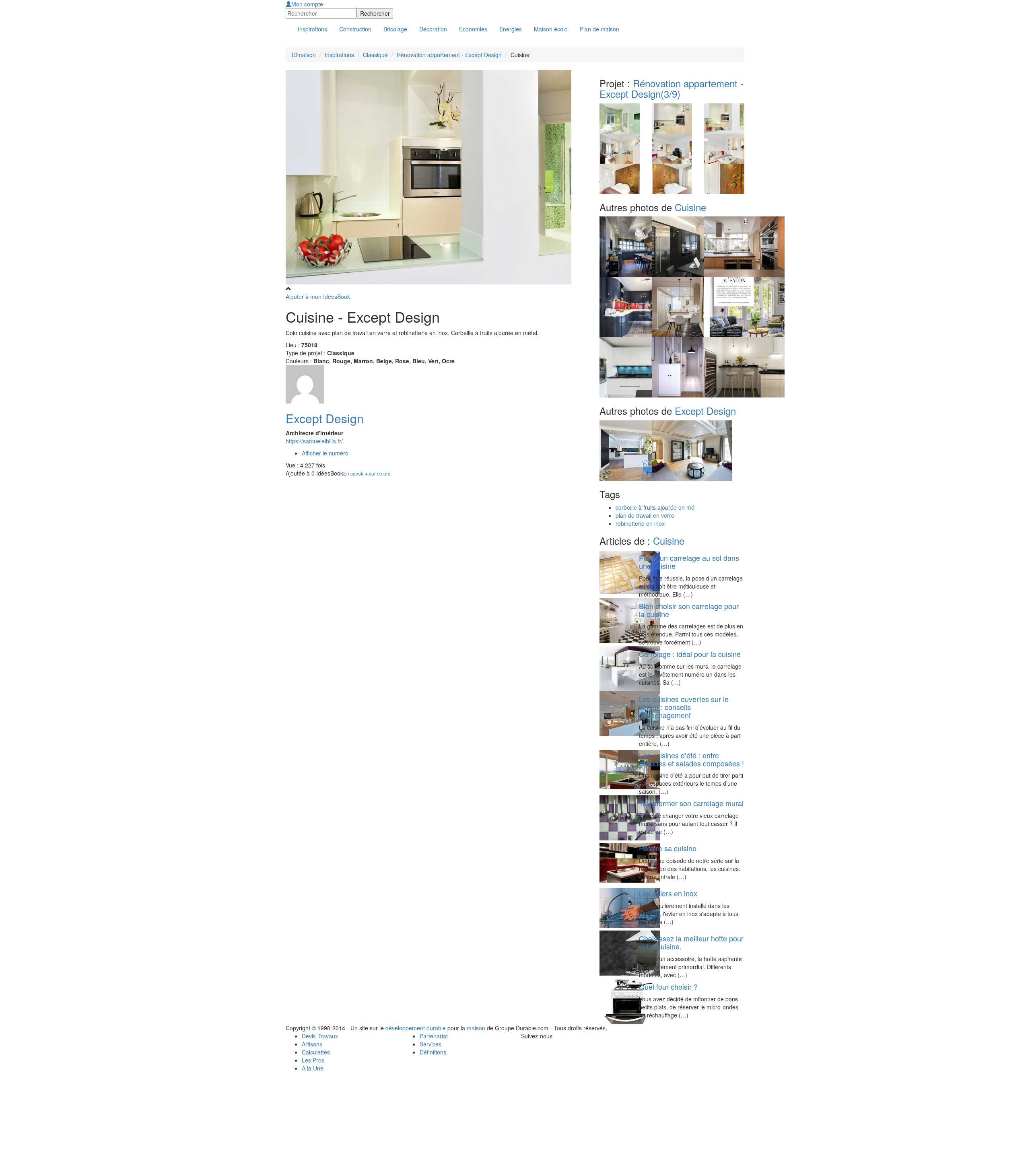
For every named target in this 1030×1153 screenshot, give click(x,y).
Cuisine (690, 207)
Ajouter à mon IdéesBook (318, 296)
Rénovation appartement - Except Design (449, 55)
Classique (375, 55)
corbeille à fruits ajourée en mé (655, 507)
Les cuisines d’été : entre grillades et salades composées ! (691, 759)
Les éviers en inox (668, 893)
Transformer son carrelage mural (691, 803)
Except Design (325, 418)
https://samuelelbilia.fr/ (314, 441)
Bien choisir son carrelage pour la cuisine (689, 610)
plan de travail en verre (645, 515)
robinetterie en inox (640, 523)
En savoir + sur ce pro (367, 473)
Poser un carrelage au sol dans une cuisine (689, 561)
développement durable (415, 1028)
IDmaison (304, 55)
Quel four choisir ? (668, 986)
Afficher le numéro (325, 453)
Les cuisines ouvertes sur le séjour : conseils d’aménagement (684, 707)
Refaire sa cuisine (667, 848)
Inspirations (339, 55)
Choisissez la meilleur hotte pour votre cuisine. (691, 942)
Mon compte (307, 4)
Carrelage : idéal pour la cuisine (690, 654)
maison (476, 1028)
